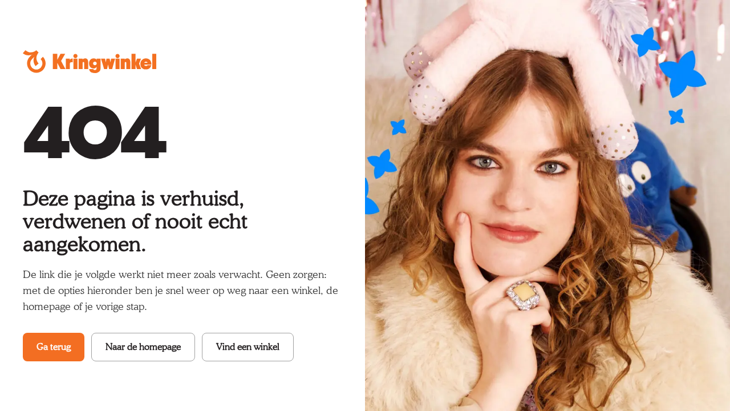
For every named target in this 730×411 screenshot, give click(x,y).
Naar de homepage (143, 346)
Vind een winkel (247, 346)
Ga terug (53, 346)
